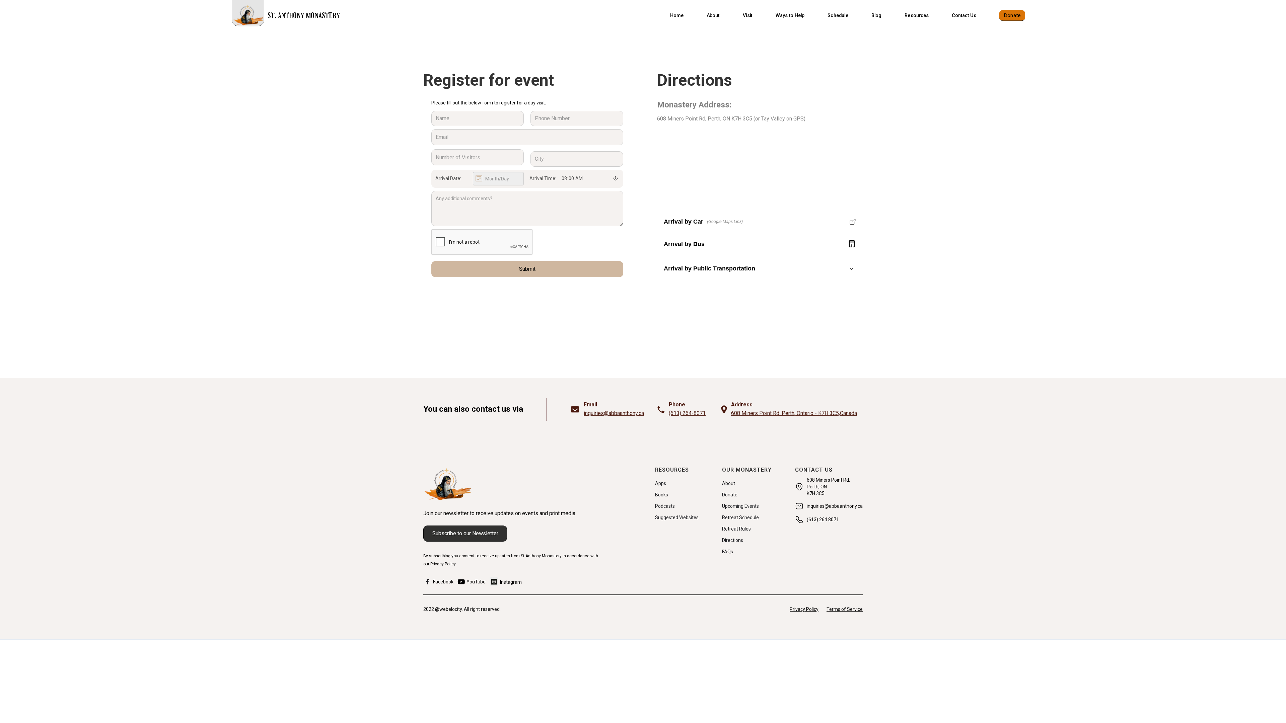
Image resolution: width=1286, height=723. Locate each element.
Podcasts (665, 506)
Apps (660, 483)
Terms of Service (845, 609)
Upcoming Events (740, 506)
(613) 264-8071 (687, 413)
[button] (713, 15)
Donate (1012, 15)
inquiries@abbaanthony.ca (614, 413)
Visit (748, 15)
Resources (917, 15)
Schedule (838, 15)
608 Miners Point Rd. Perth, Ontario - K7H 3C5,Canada (794, 413)
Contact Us (964, 15)
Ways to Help (790, 15)
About (713, 15)
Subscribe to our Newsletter (465, 533)
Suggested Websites (677, 517)
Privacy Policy (804, 609)
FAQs (727, 551)
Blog (876, 15)
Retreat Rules (736, 529)
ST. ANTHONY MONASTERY (303, 16)
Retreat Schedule (740, 517)
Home (677, 15)
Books (661, 494)
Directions (732, 540)
